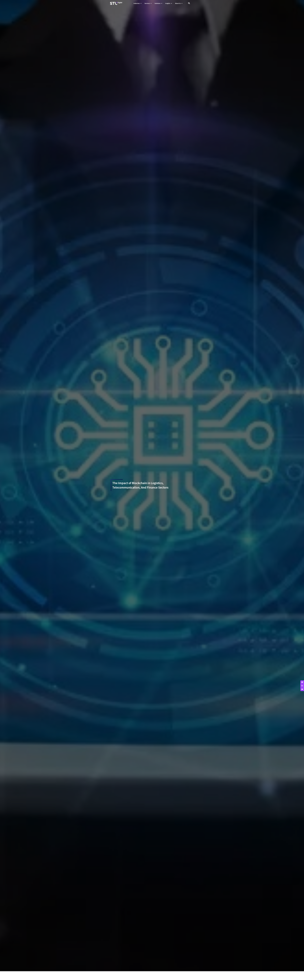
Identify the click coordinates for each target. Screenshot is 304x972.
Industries (137, 3)
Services (147, 3)
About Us (178, 3)
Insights (167, 3)
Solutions (157, 3)
